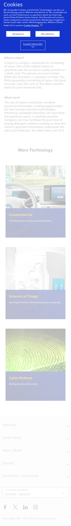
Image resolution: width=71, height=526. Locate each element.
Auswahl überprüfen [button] (33, 43)
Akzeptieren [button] (18, 33)
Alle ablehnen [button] (47, 33)
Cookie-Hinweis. (31, 25)
